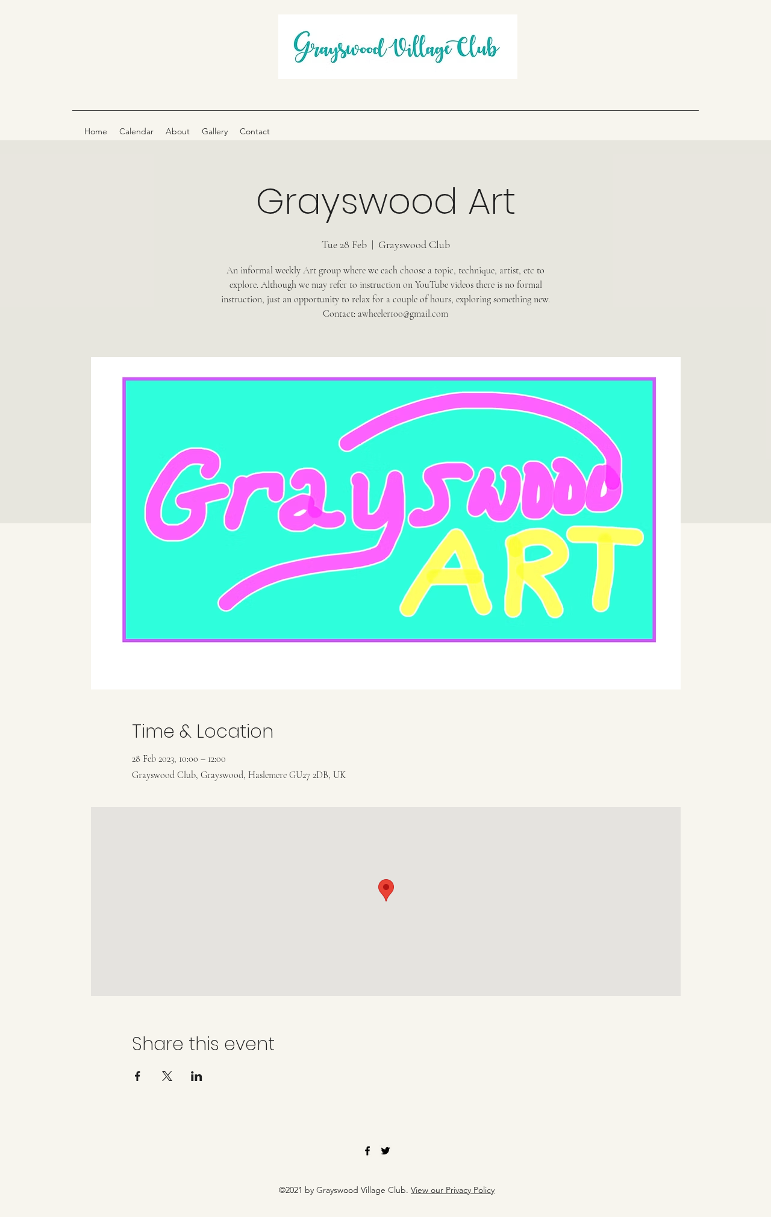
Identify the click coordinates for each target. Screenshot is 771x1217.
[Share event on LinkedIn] (196, 1076)
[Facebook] (367, 1151)
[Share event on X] (167, 1076)
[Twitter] (385, 1151)
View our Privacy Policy (453, 1189)
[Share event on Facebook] (137, 1076)
